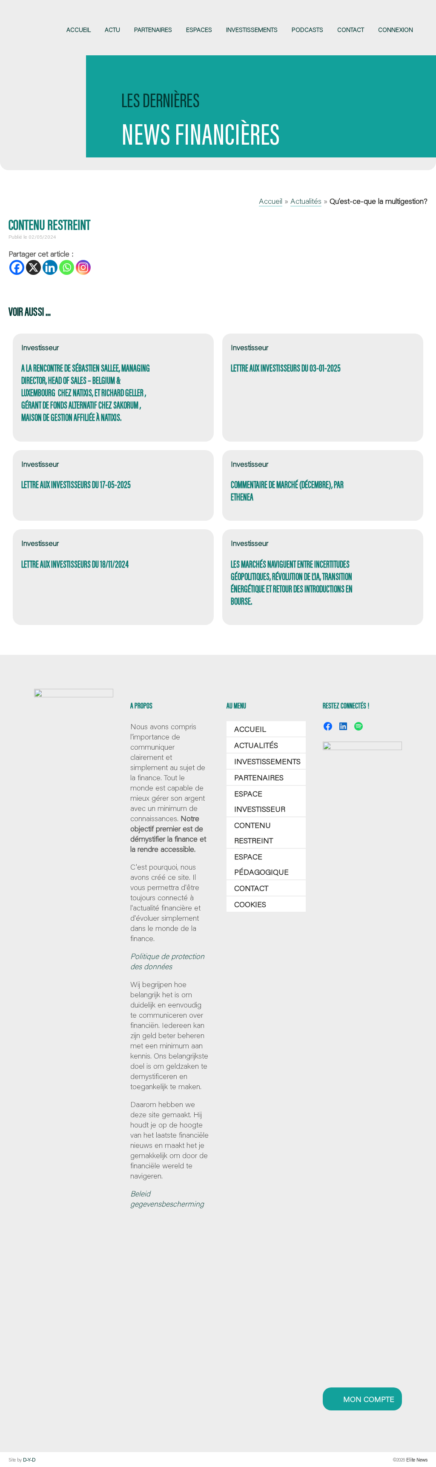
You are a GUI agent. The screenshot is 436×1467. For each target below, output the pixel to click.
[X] (33, 267)
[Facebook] (16, 267)
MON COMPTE (367, 1399)
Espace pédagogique (261, 864)
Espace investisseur (259, 801)
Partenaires (259, 777)
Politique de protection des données (167, 961)
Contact (251, 888)
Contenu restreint (253, 832)
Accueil (270, 201)
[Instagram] (83, 267)
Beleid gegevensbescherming (167, 1198)
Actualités (305, 201)
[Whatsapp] (66, 267)
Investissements (267, 761)
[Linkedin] (50, 267)
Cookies (250, 904)
